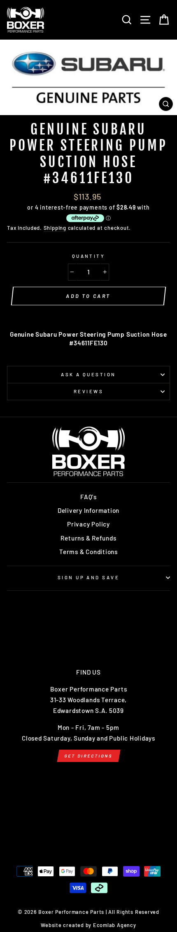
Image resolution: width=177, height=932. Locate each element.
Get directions (88, 755)
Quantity (88, 256)
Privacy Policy (88, 524)
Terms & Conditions (88, 551)
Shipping (55, 227)
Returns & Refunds (88, 538)
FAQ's (88, 496)
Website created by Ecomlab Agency (88, 925)
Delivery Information (88, 510)
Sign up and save (88, 577)
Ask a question (88, 374)
